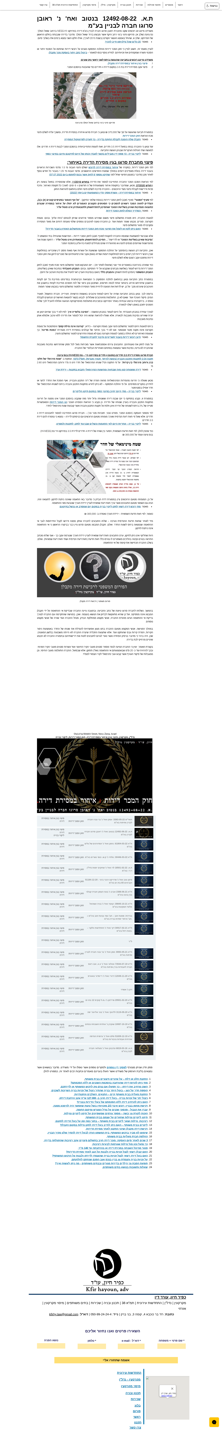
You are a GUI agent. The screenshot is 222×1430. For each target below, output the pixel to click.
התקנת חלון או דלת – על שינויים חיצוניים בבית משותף (116, 1079)
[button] (169, 5)
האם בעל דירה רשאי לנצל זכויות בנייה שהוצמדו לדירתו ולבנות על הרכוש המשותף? (100, 1155)
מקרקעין (180, 1303)
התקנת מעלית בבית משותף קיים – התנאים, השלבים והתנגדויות (111, 1094)
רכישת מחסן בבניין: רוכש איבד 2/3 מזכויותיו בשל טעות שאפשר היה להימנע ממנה (100, 1105)
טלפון (91, 1340)
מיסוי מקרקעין (53, 1303)
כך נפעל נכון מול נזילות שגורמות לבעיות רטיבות (120, 1144)
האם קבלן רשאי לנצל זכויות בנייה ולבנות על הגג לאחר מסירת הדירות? (107, 1151)
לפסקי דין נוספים (117, 1067)
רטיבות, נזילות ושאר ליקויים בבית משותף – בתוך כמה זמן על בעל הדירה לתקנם (102, 1121)
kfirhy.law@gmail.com (63, 1314)
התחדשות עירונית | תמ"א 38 (141, 1303)
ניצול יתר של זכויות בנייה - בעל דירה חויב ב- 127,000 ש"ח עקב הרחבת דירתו (104, 1098)
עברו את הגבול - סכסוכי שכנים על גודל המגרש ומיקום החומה (112, 1109)
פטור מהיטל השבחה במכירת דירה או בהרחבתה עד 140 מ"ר (113, 1148)
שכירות (96, 1303)
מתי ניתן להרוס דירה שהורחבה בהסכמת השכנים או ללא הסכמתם (110, 1082)
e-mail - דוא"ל (130, 1340)
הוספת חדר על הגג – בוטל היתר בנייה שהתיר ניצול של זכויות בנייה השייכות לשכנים (99, 1090)
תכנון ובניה (111, 1303)
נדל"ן (168, 1303)
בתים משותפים (77, 1303)
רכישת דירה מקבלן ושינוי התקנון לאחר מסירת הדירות (117, 1128)
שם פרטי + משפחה (171, 1340)
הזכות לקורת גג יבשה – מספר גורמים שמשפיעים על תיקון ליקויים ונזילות (106, 1113)
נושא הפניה (51, 1340)
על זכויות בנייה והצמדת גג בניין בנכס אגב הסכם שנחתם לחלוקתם (110, 1159)
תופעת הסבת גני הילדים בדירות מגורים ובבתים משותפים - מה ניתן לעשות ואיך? (101, 1163)
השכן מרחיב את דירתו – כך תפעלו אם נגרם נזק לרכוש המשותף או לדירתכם (104, 1086)
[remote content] (95, 689)
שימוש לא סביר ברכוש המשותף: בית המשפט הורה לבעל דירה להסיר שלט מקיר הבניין (98, 1132)
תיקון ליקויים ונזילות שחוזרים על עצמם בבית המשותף (117, 1117)
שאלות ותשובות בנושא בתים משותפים (125, 1167)
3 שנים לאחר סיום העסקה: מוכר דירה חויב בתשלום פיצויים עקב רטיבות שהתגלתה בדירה (96, 1140)
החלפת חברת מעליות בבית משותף (127, 1136)
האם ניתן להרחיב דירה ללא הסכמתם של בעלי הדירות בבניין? (112, 1102)
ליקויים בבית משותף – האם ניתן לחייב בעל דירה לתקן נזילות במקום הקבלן (104, 1125)
